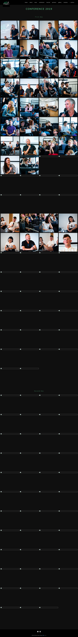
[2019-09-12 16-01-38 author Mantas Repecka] (48, 280)
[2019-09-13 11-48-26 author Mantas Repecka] (48, 481)
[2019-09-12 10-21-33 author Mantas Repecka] (68, 165)
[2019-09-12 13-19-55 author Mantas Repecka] (29, 203)
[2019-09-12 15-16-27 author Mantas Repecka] (48, 338)
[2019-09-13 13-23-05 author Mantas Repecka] (10, 597)
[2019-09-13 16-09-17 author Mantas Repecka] (10, 577)
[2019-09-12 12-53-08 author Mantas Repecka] (29, 261)
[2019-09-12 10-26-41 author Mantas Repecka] (29, 165)
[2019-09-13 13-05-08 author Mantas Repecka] (29, 597)
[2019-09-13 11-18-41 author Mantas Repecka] (68, 404)
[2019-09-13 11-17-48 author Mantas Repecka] (29, 423)
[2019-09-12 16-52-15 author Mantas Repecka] (29, 358)
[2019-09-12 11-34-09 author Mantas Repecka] (68, 126)
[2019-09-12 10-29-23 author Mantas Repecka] (10, 184)
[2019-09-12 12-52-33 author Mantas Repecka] (29, 223)
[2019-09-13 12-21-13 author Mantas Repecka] (10, 481)
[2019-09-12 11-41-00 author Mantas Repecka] (10, 261)
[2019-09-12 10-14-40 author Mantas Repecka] (29, 30)
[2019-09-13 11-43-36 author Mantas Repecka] (48, 462)
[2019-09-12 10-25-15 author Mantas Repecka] (10, 145)
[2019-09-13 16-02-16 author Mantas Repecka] (48, 577)
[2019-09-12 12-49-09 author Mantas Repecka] (68, 223)
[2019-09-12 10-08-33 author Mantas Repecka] (29, 88)
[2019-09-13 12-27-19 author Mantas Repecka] (29, 519)
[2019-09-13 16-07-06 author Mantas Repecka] (48, 597)
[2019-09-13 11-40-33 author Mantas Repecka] (68, 462)
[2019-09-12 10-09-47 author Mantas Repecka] (68, 49)
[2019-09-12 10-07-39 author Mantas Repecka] (29, 49)
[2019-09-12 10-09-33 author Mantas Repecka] (48, 30)
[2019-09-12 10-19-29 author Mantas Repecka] (48, 107)
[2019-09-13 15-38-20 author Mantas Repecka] (48, 558)
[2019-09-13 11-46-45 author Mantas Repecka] (10, 519)
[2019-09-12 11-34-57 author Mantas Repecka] (68, 203)
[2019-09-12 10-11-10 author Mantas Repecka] (29, 68)
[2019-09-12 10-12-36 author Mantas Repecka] (48, 88)
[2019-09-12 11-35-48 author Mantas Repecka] (48, 203)
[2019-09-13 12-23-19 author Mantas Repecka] (68, 519)
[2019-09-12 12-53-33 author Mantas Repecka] (68, 261)
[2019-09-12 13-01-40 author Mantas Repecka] (10, 242)
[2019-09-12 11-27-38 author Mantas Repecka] (29, 107)
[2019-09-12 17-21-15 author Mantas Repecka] (29, 377)
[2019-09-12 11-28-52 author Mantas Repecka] (10, 165)
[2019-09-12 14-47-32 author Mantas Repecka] (68, 300)
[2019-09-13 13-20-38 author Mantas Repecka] (68, 558)
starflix (45, 635)
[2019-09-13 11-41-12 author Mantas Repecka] (68, 481)
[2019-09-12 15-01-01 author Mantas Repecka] (68, 338)
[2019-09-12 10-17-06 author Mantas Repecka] (68, 30)
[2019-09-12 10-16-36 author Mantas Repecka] (68, 68)
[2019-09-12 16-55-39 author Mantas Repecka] (10, 377)
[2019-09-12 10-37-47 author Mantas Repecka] (68, 107)
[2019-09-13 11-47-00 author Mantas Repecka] (29, 481)
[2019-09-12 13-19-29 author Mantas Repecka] (68, 184)
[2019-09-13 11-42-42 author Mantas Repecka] (10, 500)
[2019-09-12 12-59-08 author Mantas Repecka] (68, 242)
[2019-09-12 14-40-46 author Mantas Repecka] (48, 319)
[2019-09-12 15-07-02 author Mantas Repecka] (48, 300)
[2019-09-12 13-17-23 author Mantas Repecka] (48, 223)
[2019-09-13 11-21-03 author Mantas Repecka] (48, 404)
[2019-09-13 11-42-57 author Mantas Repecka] (48, 500)
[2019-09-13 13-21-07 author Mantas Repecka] (10, 558)
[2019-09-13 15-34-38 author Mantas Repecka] (29, 616)
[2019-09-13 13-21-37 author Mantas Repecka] (68, 577)
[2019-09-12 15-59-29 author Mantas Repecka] (29, 338)
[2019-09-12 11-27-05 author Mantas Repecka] (10, 107)
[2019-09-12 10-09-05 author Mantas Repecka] (68, 88)
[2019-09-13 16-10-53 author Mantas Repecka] (29, 577)
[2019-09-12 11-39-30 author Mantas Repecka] (10, 203)
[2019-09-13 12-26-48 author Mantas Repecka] (48, 519)
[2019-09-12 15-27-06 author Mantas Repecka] (29, 319)
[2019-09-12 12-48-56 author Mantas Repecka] (10, 223)
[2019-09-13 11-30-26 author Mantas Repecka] (10, 442)
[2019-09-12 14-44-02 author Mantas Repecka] (29, 280)
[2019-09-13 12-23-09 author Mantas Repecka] (10, 539)
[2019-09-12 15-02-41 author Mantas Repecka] (29, 300)
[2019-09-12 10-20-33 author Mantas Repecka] (29, 126)
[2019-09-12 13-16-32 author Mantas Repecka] (48, 242)
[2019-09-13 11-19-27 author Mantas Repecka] (68, 423)
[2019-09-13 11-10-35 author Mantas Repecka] (29, 404)
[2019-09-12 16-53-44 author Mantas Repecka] (48, 358)
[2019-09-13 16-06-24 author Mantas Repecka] (29, 539)
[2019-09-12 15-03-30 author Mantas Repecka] (68, 319)
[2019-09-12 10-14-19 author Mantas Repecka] (10, 68)
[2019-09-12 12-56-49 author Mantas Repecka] (29, 242)
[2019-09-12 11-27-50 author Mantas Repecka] (48, 126)
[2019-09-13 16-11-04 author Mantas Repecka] (10, 616)
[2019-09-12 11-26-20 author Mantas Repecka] (68, 145)
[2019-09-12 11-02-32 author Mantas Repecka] (48, 184)
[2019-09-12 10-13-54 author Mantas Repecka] (10, 88)
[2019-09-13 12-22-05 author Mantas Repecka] (68, 500)
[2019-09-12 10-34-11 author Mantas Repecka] (29, 184)
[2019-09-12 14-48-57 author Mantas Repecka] (68, 280)
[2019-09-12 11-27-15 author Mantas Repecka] (10, 126)
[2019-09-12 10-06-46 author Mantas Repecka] (10, 30)
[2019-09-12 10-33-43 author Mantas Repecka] (29, 145)
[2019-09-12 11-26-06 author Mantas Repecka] (48, 145)
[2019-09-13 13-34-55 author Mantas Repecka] (48, 539)
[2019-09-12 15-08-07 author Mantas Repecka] (10, 319)
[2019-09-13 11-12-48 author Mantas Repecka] (29, 442)
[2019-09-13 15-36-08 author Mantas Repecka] (68, 597)
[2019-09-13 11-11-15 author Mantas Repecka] (10, 404)
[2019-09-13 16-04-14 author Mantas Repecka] (29, 558)
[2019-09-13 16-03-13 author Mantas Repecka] (68, 539)
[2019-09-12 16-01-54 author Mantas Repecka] (10, 358)
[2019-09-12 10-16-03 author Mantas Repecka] (10, 49)
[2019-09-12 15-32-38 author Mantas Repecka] (10, 300)
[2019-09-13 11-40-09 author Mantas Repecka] (29, 500)
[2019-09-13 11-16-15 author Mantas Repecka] (10, 462)
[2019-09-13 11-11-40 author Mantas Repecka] (10, 423)
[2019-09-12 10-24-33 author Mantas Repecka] (48, 165)
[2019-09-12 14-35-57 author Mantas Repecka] (10, 280)
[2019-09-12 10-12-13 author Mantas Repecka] (48, 68)
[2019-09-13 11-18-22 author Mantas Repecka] (48, 442)
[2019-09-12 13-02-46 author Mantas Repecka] (48, 261)
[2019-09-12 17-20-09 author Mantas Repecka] (68, 358)
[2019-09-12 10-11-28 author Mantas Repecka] (48, 49)
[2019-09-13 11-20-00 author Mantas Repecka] (68, 442)
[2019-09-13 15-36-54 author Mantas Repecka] (48, 616)
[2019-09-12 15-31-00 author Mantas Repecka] (10, 338)
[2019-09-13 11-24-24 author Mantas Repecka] (48, 423)
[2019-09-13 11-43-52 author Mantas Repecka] (29, 462)
